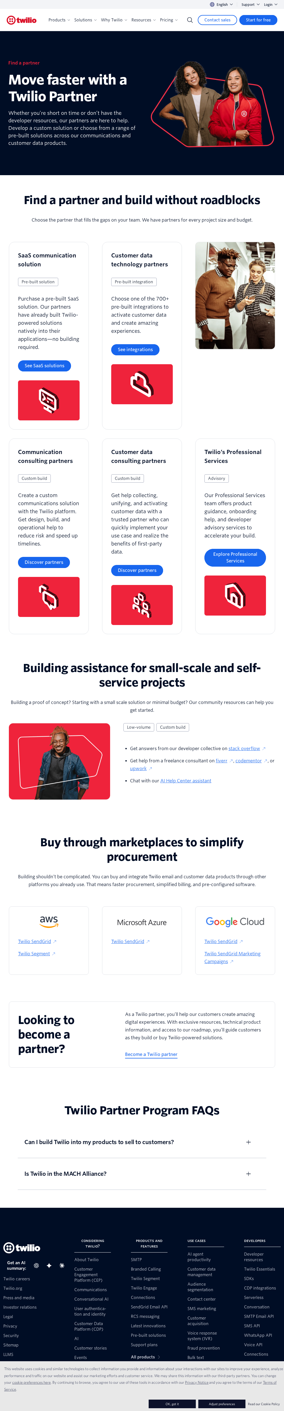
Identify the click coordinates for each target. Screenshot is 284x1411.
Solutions (83, 20)
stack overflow (244, 748)
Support (248, 5)
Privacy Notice (197, 1382)
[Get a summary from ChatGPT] (38, 1266)
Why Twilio (112, 20)
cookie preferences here (31, 1382)
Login (268, 5)
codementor (248, 760)
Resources (141, 20)
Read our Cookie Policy (264, 1404)
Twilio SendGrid (34, 941)
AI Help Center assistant (185, 780)
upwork (138, 768)
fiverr (221, 760)
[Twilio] (22, 20)
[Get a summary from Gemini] (51, 1266)
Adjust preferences (222, 1404)
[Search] (190, 20)
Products (57, 20)
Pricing (166, 20)
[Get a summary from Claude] (63, 1266)
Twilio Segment (34, 953)
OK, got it (172, 1404)
